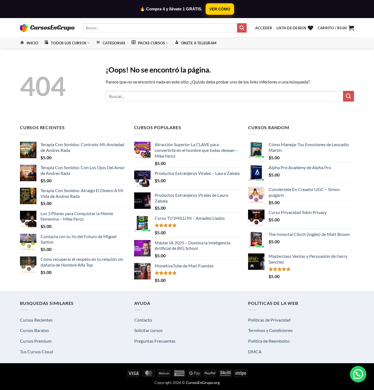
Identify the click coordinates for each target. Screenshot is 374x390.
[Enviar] (241, 28)
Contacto (143, 319)
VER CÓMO (219, 9)
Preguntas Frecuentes (155, 340)
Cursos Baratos (34, 330)
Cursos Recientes (36, 319)
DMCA (254, 351)
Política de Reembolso (269, 340)
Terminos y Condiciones (270, 330)
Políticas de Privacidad (269, 319)
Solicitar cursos (148, 330)
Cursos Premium (35, 340)
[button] (263, 28)
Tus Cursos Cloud (36, 351)
